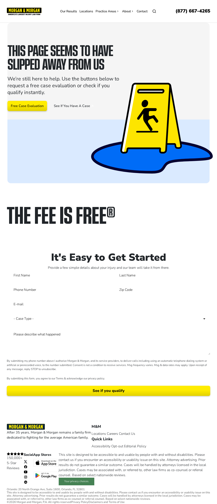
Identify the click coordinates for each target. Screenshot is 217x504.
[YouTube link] (26, 471)
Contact (142, 11)
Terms (59, 378)
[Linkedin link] (26, 482)
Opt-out (117, 446)
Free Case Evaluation (27, 106)
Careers (112, 433)
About (126, 11)
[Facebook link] (26, 466)
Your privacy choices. (76, 481)
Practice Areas (106, 11)
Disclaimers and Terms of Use (106, 502)
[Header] (24, 11)
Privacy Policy (79, 502)
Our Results (68, 11)
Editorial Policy (135, 446)
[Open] (154, 11)
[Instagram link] (26, 476)
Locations (86, 11)
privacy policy (96, 378)
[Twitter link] (26, 461)
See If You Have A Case (72, 106)
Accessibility (101, 446)
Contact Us (127, 433)
